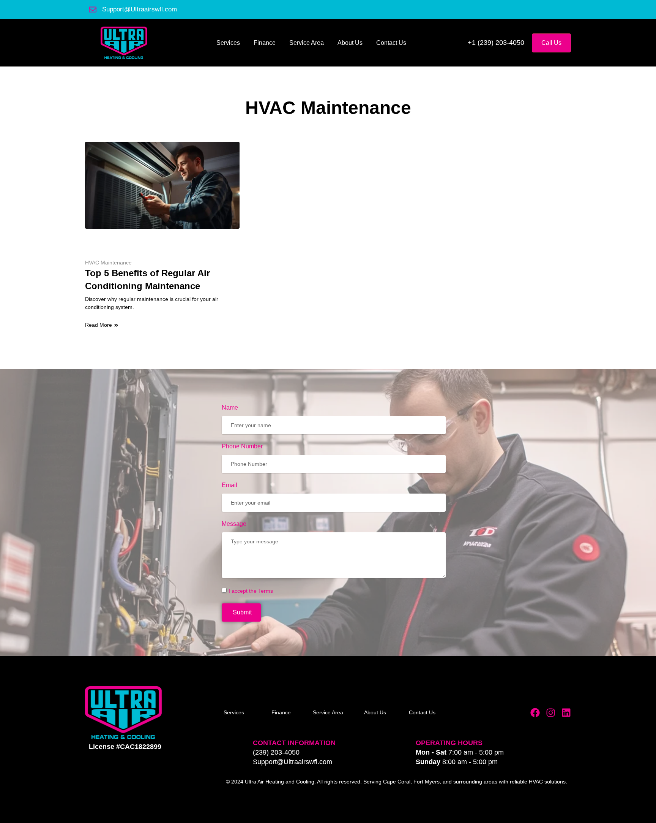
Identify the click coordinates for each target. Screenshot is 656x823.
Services (228, 43)
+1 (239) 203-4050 (496, 42)
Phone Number (242, 446)
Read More (98, 325)
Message (234, 524)
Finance (265, 43)
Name (230, 407)
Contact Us (391, 43)
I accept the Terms (251, 591)
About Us (350, 43)
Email (229, 485)
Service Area (306, 43)
